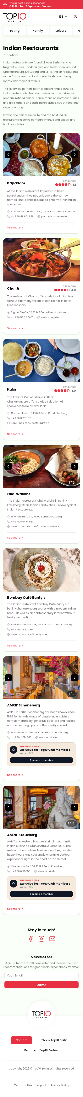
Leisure (61, 30)
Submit (41, 985)
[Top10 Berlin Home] (41, 1015)
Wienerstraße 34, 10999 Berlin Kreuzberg (36, 516)
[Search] (75, 16)
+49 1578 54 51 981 (22, 521)
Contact (21, 1040)
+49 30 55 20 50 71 (22, 317)
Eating (14, 30)
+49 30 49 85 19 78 (22, 216)
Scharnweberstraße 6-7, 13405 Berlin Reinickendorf (43, 211)
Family (38, 30)
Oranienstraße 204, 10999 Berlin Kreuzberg (37, 866)
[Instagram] (41, 939)
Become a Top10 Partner (41, 1050)
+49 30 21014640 (21, 737)
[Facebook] (31, 939)
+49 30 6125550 (20, 871)
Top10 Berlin (41, 1068)
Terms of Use (23, 1085)
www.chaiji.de (50, 317)
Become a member (41, 760)
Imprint (41, 1085)
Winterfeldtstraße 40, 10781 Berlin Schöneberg (39, 732)
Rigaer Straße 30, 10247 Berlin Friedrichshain (38, 312)
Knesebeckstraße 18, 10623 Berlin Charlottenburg (41, 624)
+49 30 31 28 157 (20, 418)
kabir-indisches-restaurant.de (30, 423)
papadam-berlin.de (54, 216)
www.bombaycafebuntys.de (29, 634)
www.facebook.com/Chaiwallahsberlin (35, 526)
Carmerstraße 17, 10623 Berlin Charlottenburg (39, 413)
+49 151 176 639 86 (22, 629)
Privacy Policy (60, 1085)
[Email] (52, 939)
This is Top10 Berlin (54, 1040)
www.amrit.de (48, 737)
